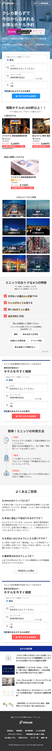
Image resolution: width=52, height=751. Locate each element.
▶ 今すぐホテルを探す (26, 96)
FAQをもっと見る (26, 570)
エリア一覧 (34, 738)
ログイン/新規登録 (40, 3)
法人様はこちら (10, 738)
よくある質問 (40, 731)
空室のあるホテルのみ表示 (18, 91)
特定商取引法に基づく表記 (35, 734)
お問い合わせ (23, 738)
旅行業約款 (29, 731)
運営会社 (10, 731)
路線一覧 (44, 738)
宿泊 (11, 60)
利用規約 (19, 731)
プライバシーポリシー (15, 734)
